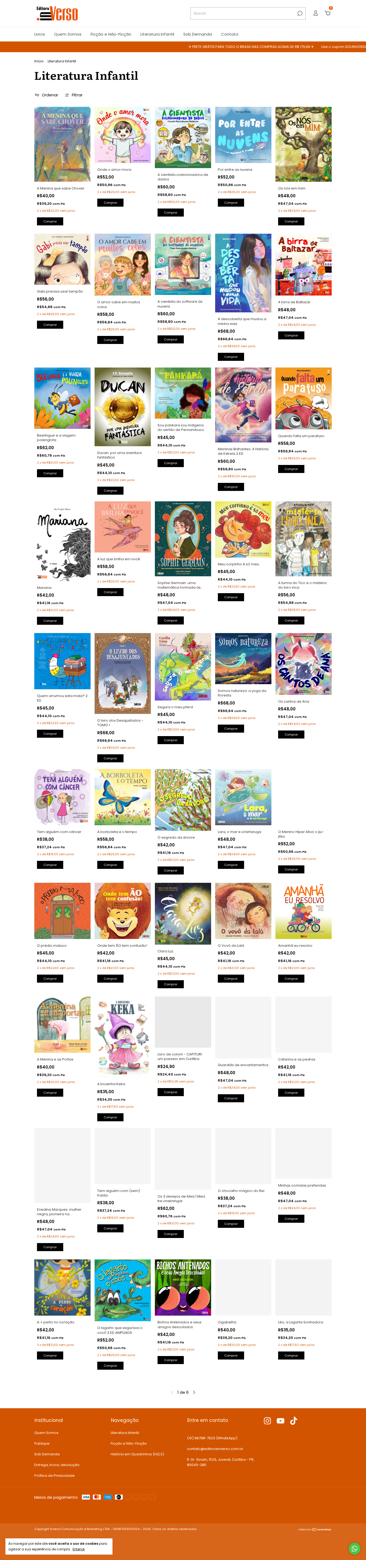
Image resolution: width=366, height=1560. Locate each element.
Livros (39, 34)
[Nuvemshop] (315, 1530)
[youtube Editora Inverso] (281, 1421)
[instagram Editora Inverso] (267, 1421)
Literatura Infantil (157, 34)
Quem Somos (67, 34)
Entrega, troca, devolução (57, 1464)
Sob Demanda (197, 34)
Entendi (79, 1549)
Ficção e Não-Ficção (111, 34)
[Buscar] (299, 13)
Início (39, 61)
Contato (229, 34)
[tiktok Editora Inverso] (294, 1421)
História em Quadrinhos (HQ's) (137, 1454)
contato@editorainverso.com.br (215, 1448)
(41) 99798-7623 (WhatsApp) (212, 1438)
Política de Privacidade (54, 1475)
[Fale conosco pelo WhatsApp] (355, 1549)
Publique (42, 1443)
